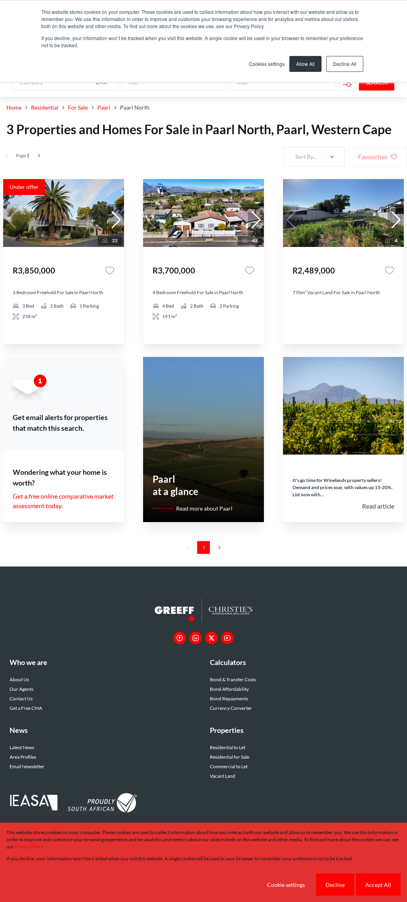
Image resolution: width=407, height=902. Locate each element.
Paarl (103, 107)
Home (13, 107)
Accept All (378, 884)
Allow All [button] (305, 63)
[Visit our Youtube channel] (227, 638)
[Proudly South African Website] (102, 804)
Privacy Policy (29, 847)
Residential (44, 107)
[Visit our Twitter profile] (211, 638)
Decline (335, 884)
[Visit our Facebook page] (179, 638)
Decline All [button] (345, 63)
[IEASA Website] (34, 803)
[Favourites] (109, 270)
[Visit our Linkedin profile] (195, 638)
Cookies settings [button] (267, 63)
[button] (116, 220)
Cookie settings (286, 884)
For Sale (78, 107)
